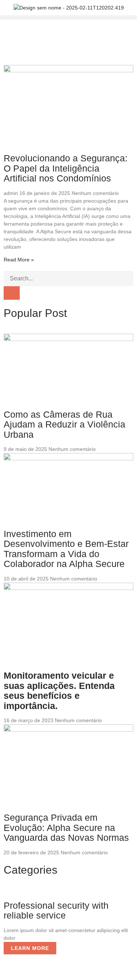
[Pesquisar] (12, 293)
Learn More (30, 948)
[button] (68, 17)
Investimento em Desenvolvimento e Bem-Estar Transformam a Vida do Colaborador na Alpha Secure (66, 549)
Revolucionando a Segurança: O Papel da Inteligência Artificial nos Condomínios (66, 168)
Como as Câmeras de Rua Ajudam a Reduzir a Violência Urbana (64, 424)
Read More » (19, 260)
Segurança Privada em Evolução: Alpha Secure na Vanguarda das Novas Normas (66, 827)
